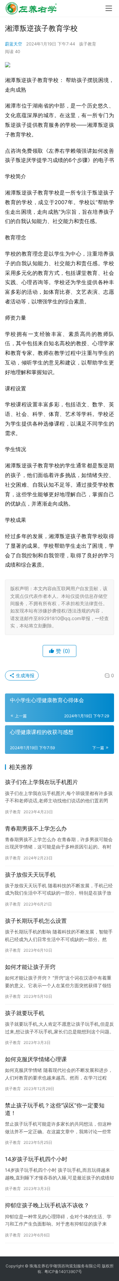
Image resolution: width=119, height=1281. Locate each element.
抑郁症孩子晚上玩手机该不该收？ (47, 1205)
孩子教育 (87, 43)
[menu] (109, 8)
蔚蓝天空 (13, 43)
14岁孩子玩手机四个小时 (36, 1159)
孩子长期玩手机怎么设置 (36, 921)
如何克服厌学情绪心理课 (36, 1059)
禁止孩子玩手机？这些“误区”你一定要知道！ (54, 1109)
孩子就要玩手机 (24, 1013)
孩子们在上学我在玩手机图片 (41, 782)
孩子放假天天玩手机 (30, 874)
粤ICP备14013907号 (63, 1271)
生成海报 (24, 675)
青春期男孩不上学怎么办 (36, 828)
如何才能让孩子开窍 (30, 967)
